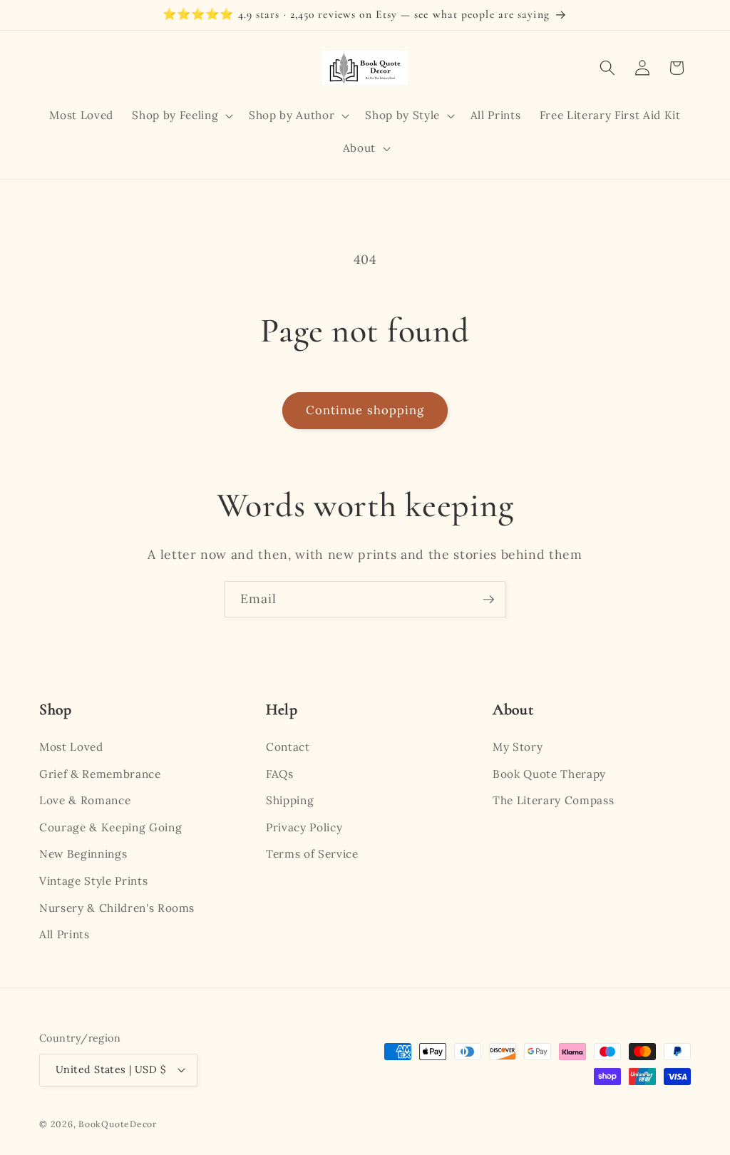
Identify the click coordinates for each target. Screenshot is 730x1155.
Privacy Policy (304, 827)
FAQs (280, 774)
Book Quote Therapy (549, 774)
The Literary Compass (553, 800)
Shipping (290, 800)
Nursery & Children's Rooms (117, 908)
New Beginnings (83, 854)
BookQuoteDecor (117, 1124)
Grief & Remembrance (100, 774)
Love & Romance (84, 800)
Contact (288, 747)
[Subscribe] (488, 599)
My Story (518, 747)
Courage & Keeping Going (110, 827)
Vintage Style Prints (93, 881)
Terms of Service (312, 854)
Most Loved (71, 747)
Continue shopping (365, 410)
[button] (181, 115)
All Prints (64, 934)
